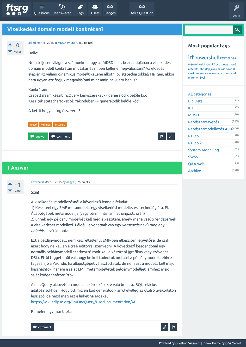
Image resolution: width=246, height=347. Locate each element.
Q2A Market (233, 343)
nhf (201, 68)
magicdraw (222, 73)
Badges (110, 13)
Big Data (195, 101)
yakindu (45, 124)
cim (190, 73)
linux (196, 73)
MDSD (62, 42)
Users (95, 13)
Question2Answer (187, 343)
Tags (80, 13)
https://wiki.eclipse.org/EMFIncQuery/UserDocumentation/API (84, 302)
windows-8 (228, 68)
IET (190, 108)
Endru (74, 42)
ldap (207, 68)
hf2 (212, 64)
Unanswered (61, 13)
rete (191, 68)
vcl (203, 77)
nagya (70, 181)
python (220, 64)
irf (191, 57)
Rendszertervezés (203, 122)
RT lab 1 (195, 136)
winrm (210, 73)
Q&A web (196, 164)
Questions (41, 13)
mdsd (33, 124)
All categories (199, 94)
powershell (207, 57)
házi (234, 58)
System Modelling (203, 150)
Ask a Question (142, 13)
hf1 (196, 68)
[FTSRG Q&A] (16, 9)
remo (225, 58)
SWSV (193, 157)
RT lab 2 (195, 143)
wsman (193, 64)
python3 (230, 64)
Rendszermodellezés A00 (210, 129)
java (212, 68)
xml (218, 68)
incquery (60, 124)
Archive (194, 171)
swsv (203, 73)
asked (32, 42)
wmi (198, 77)
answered (37, 181)
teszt (233, 73)
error (191, 77)
